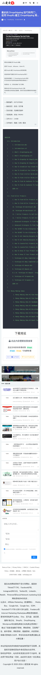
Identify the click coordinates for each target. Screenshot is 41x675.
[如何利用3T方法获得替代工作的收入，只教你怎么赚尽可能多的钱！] (7, 389)
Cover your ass (16, 448)
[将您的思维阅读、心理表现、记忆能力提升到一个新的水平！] (7, 502)
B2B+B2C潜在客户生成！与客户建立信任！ (25, 481)
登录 (25, 3)
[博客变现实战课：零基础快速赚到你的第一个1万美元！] (7, 453)
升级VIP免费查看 (29, 357)
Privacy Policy (16, 567)
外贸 (14, 476)
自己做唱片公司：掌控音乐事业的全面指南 (25, 398)
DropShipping (10, 19)
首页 (11, 30)
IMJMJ (20, 114)
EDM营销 (15, 410)
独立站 (21, 30)
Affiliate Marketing (17, 392)
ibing (5, 19)
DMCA (25, 567)
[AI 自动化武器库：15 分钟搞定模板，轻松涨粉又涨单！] (7, 490)
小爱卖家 (26, 664)
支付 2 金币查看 (13, 357)
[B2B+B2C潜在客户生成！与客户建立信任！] (7, 483)
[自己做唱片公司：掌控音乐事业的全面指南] (7, 398)
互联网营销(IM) (16, 457)
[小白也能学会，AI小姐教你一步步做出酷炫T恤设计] (7, 437)
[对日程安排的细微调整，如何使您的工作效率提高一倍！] (7, 511)
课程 (16, 30)
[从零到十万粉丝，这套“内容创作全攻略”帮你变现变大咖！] (7, 463)
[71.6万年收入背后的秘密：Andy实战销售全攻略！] (7, 416)
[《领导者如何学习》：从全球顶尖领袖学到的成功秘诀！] (7, 444)
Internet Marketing (17, 401)
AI (13, 429)
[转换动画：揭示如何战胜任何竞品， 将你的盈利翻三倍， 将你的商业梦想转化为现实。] (7, 473)
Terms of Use (6, 567)
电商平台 (15, 438)
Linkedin (15, 485)
